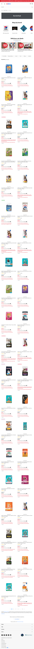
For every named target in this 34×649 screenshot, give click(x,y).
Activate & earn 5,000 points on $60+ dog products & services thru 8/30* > (17, 0)
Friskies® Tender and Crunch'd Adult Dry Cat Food (25, 569)
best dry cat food (6, 611)
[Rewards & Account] (4, 3)
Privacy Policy (3, 636)
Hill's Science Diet (6, 33)
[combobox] (17, 7)
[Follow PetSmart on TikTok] (8, 629)
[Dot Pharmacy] (28, 630)
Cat (2, 10)
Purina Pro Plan (14, 33)
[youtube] (10, 629)
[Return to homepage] (8, 3)
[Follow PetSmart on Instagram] (4, 629)
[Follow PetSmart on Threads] (6, 629)
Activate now (17, 41)
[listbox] (17, 29)
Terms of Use (3, 635)
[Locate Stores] (30, 3)
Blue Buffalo (24, 33)
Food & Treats (5, 10)
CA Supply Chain (3, 639)
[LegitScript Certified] (21, 629)
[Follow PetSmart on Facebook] (2, 629)
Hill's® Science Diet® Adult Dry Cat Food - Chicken (25, 351)
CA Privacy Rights (3, 640)
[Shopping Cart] (32, 3)
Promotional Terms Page (20, 621)
